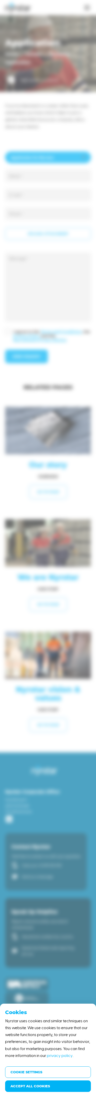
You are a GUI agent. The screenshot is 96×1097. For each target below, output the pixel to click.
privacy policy (60, 1055)
